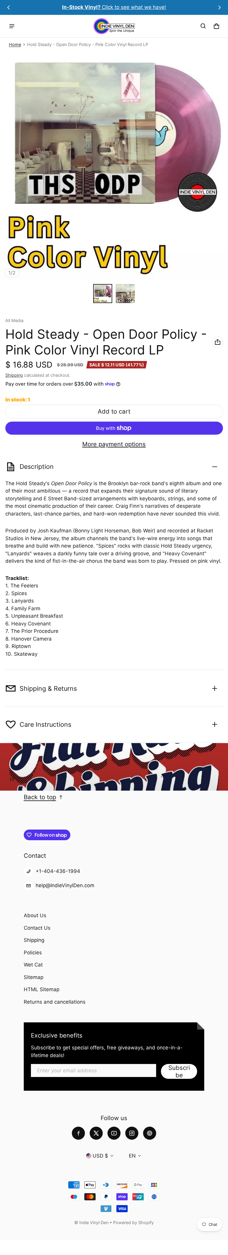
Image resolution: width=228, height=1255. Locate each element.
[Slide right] (219, 7)
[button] (203, 26)
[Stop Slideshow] (11, 779)
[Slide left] (8, 7)
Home (15, 44)
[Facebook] (78, 1133)
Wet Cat (33, 965)
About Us (35, 915)
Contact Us (37, 928)
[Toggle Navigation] (11, 26)
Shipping (14, 375)
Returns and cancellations (55, 1002)
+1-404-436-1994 (58, 871)
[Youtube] (114, 1133)
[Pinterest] (149, 1133)
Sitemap (33, 977)
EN (132, 1156)
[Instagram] (131, 1133)
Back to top (40, 797)
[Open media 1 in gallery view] (102, 293)
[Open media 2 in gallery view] (125, 293)
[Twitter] (96, 1133)
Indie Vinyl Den (94, 1222)
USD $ (100, 1156)
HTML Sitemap (41, 989)
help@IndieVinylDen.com (65, 885)
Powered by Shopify (133, 1222)
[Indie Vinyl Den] (114, 26)
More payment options (114, 444)
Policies (33, 953)
